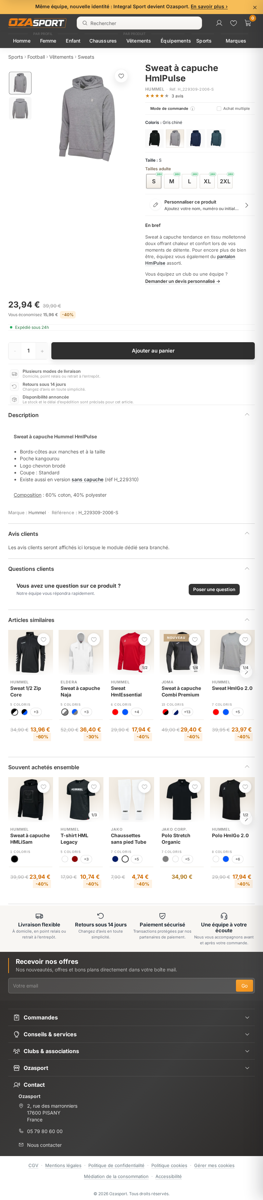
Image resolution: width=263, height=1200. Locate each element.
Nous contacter (44, 1145)
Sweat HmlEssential (126, 691)
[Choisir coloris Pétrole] (216, 138)
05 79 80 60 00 (45, 1131)
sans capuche (87, 479)
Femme (48, 41)
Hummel (154, 89)
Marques (236, 41)
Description (23, 415)
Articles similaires (31, 619)
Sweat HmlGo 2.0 (232, 688)
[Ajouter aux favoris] (121, 76)
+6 (237, 859)
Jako (117, 829)
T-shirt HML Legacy (74, 838)
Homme (21, 41)
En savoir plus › (209, 6)
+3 (36, 711)
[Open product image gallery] (87, 118)
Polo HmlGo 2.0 (230, 835)
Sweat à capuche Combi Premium (181, 691)
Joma (168, 682)
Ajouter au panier (153, 350)
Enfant (73, 41)
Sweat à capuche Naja (80, 691)
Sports (204, 41)
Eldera (69, 682)
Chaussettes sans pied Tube (128, 838)
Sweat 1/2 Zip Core (25, 691)
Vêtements (138, 41)
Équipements (176, 41)
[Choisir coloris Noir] (154, 138)
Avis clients (23, 533)
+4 (136, 711)
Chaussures (103, 41)
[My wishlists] (233, 23)
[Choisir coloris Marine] (195, 138)
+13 (187, 711)
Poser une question (214, 589)
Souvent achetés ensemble (43, 767)
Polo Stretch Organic (176, 838)
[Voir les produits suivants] (246, 671)
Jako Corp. (175, 829)
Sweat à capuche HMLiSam (30, 838)
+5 (237, 711)
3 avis (177, 96)
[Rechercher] (85, 23)
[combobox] (139, 23)
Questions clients (31, 568)
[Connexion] (219, 23)
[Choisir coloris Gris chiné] (175, 138)
